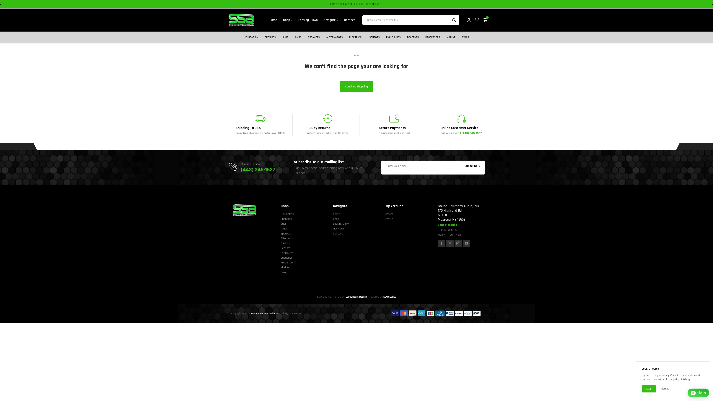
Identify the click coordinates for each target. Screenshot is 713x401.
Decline (665, 388)
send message (448, 225)
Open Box (270, 37)
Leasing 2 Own (341, 224)
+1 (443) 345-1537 (448, 230)
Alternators (334, 37)
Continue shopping (356, 87)
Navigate (338, 229)
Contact (338, 234)
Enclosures (393, 37)
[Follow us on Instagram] (458, 243)
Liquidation (251, 37)
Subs (285, 37)
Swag (465, 37)
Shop (336, 219)
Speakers (314, 37)
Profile (389, 219)
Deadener (413, 37)
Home (336, 214)
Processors (432, 37)
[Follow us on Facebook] (441, 243)
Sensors (374, 37)
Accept (648, 388)
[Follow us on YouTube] (466, 243)
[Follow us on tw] (450, 243)
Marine (451, 37)
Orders (389, 214)
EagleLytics (389, 297)
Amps (298, 37)
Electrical (356, 37)
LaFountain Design (356, 297)
